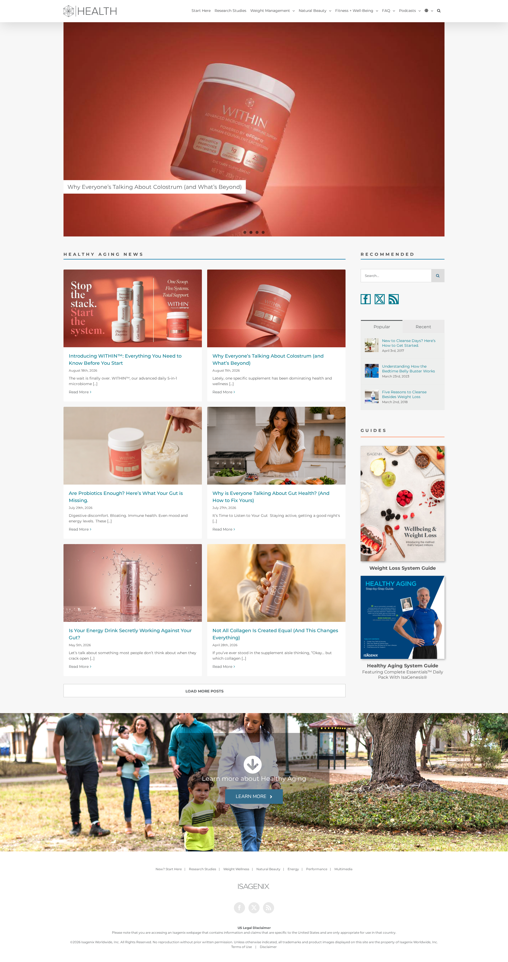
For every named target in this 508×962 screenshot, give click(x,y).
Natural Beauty (268, 869)
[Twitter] (380, 299)
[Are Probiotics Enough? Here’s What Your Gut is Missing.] (133, 446)
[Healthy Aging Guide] (402, 577)
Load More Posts (204, 691)
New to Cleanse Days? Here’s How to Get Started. (409, 343)
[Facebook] (366, 299)
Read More (79, 392)
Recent (423, 326)
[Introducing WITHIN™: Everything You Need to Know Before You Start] (133, 308)
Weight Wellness (236, 869)
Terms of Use (241, 947)
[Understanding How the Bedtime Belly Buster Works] (372, 366)
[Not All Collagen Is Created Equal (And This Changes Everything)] (276, 583)
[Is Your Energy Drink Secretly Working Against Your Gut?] (133, 583)
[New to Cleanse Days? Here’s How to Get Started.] (372, 341)
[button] (439, 10)
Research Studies (202, 869)
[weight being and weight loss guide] (402, 447)
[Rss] (394, 299)
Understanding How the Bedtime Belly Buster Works (408, 368)
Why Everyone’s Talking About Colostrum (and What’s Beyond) (154, 187)
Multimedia (343, 869)
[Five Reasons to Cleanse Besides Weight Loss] (372, 392)
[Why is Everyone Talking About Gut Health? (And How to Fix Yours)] (276, 446)
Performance (316, 869)
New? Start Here (169, 869)
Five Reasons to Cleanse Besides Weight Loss (404, 394)
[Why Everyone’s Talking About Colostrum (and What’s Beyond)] (254, 129)
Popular (382, 326)
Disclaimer (268, 947)
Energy (293, 869)
